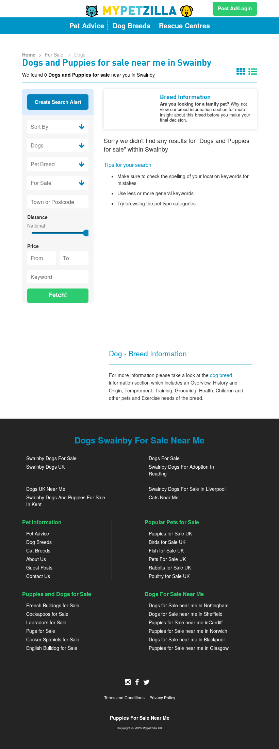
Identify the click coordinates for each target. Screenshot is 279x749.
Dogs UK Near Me (45, 488)
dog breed (221, 375)
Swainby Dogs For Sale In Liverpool (187, 488)
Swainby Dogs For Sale (51, 458)
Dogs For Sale (164, 458)
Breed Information (185, 97)
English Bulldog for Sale (51, 647)
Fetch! (58, 294)
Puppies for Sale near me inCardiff (186, 622)
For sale (55, 54)
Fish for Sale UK (166, 550)
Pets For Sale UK (167, 559)
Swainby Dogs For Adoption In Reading (181, 470)
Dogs (79, 54)
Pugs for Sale (40, 630)
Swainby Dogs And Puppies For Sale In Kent (65, 501)
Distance (37, 217)
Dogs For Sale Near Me (174, 594)
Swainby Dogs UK (45, 466)
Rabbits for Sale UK (170, 567)
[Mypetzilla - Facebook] (137, 682)
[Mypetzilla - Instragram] (128, 682)
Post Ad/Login (235, 8)
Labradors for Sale (46, 622)
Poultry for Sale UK (169, 576)
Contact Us (38, 576)
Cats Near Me (164, 497)
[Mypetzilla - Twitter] (146, 682)
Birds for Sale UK (167, 542)
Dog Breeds (39, 542)
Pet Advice (37, 533)
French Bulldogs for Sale (52, 605)
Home (28, 54)
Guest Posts (39, 567)
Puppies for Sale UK (170, 533)
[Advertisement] (58, 344)
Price (33, 246)
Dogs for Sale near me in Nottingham (189, 605)
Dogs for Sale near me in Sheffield (186, 613)
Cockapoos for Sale (47, 613)
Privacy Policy (162, 697)
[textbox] (57, 201)
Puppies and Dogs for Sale (56, 594)
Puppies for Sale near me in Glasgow (189, 647)
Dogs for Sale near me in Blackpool (187, 639)
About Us (36, 559)
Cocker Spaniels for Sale (52, 639)
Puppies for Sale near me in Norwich (188, 630)
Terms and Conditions (124, 697)
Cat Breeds (38, 550)
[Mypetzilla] (139, 11)
